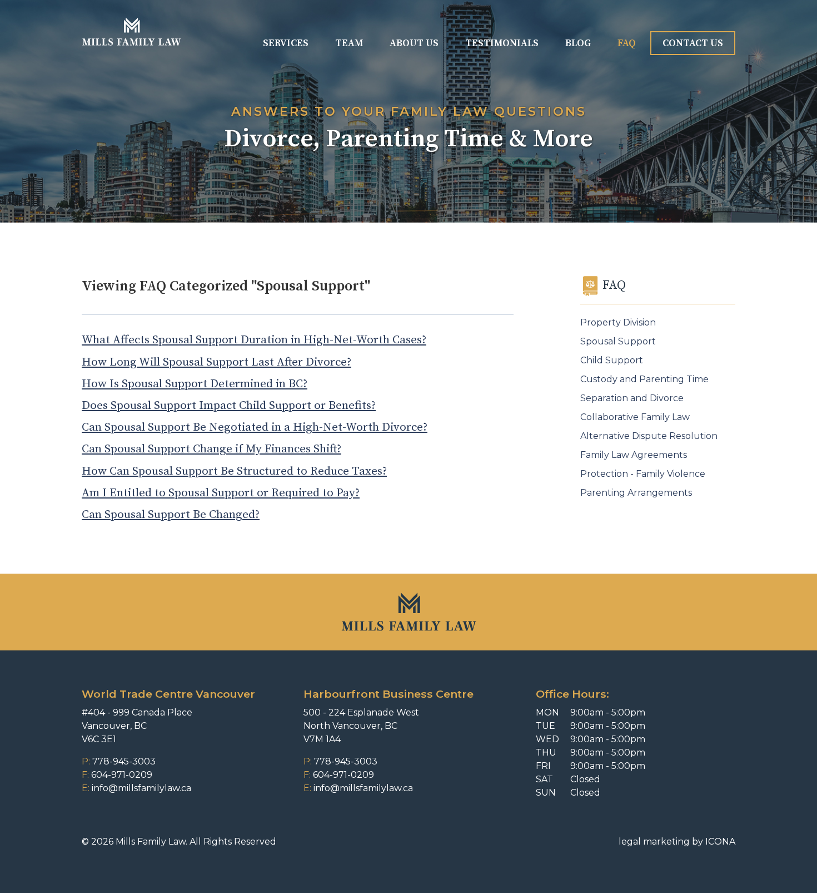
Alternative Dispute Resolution (649, 436)
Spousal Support (618, 341)
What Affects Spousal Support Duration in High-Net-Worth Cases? (254, 340)
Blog (578, 43)
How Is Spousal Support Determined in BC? (194, 384)
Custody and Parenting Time (644, 379)
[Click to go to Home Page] (131, 31)
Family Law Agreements (633, 455)
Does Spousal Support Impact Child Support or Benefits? (229, 405)
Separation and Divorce (632, 398)
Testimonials (502, 43)
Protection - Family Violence (642, 473)
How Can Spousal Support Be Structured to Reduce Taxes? (234, 471)
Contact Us (692, 43)
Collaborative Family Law (635, 417)
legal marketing (654, 841)
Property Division (618, 322)
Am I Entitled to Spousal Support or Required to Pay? (221, 493)
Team (349, 43)
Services (285, 43)
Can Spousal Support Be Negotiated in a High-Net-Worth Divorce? (254, 427)
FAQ (626, 43)
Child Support (611, 360)
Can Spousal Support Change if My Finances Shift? (211, 449)
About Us (414, 43)
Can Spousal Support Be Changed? (171, 514)
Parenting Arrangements (636, 492)
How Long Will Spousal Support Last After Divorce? (216, 362)
